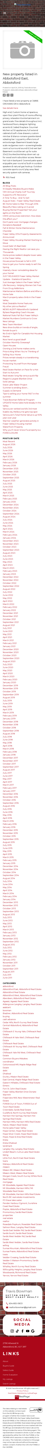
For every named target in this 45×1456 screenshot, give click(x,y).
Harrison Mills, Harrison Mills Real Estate (21, 1122)
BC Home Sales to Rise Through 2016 (20, 204)
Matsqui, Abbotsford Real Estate (18, 1164)
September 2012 (11, 941)
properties (8, 1215)
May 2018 (7, 743)
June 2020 (8, 667)
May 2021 (7, 634)
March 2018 (8, 749)
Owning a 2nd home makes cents (19, 349)
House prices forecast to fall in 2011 (19, 261)
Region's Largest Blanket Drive (17, 379)
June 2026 (8, 450)
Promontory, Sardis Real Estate (17, 1212)
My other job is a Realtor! (14, 306)
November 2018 (10, 725)
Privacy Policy (22, 1391)
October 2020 (9, 655)
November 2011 (10, 963)
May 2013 (7, 923)
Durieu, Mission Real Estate (16, 1077)
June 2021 (8, 631)
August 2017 (9, 770)
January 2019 (9, 719)
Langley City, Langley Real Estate (18, 1149)
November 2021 (10, 616)
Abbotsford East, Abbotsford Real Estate (22, 989)
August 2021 (9, 625)
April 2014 (7, 890)
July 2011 (7, 975)
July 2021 (7, 628)
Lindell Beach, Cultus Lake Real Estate (21, 1152)
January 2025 (9, 502)
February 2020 (10, 679)
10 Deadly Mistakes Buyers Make (18, 189)
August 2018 (9, 734)
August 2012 (9, 945)
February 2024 (10, 535)
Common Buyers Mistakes (15, 1059)
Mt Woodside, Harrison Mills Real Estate (21, 1194)
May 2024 (7, 526)
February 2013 (10, 932)
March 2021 (8, 640)
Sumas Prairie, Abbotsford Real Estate (21, 1251)
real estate (8, 1218)
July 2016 (7, 809)
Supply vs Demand (12, 391)
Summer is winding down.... (16, 388)
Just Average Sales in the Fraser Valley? (21, 282)
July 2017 (7, 773)
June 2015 (7, 848)
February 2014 (10, 896)
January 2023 (9, 574)
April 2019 (7, 709)
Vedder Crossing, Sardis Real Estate (19, 1257)
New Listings (9, 321)
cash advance (9, 1019)
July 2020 (7, 664)
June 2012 (8, 951)
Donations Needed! (12, 225)
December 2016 (10, 794)
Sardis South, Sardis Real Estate (18, 1233)
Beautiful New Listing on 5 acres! (18, 207)
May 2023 (7, 562)
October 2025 (9, 474)
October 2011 (9, 966)
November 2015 (10, 833)
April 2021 (7, 637)
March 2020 (8, 676)
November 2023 (10, 544)
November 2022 (10, 580)
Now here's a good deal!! (14, 339)
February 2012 (10, 957)
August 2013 (9, 914)
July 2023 (7, 556)
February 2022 (10, 607)
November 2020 (11, 652)
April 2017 (7, 782)
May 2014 (7, 887)
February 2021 (10, 643)
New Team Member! (12, 324)
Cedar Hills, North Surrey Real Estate (20, 1022)
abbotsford (8, 986)
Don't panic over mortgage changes (20, 222)
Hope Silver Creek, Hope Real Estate (20, 1134)
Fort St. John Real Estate (14, 1089)
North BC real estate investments (19, 1197)
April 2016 (7, 818)
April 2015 (7, 854)
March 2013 (8, 929)
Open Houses (9, 345)
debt (5, 1071)
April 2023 (8, 565)
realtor (6, 1221)
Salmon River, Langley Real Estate (19, 1227)
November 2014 (10, 869)
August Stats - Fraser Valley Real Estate (21, 201)
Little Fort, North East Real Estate (19, 1158)
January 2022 (9, 610)
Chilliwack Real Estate (13, 1043)
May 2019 (7, 707)
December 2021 (10, 613)
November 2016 (10, 797)
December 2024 (10, 505)
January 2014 (9, 899)
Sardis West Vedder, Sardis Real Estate (21, 1242)
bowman (7, 1010)
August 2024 (9, 517)
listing (5, 1155)
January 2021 (9, 646)
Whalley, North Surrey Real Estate (19, 1266)
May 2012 (7, 954)
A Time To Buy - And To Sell (16, 198)
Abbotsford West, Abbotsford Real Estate (22, 995)
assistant (7, 1007)
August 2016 (9, 806)
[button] (12, 1331)
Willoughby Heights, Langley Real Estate (22, 1269)
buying (6, 1016)
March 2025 (8, 496)
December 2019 (10, 685)
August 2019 (9, 697)
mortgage (7, 1182)
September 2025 (11, 478)
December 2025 (10, 468)
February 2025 (10, 499)
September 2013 (11, 911)
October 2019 (9, 691)
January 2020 (9, 682)
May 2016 (7, 815)
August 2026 (9, 444)
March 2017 (8, 785)
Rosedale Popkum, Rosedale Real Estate (22, 1224)
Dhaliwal (7, 1074)
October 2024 (9, 511)
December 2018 (10, 722)
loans (5, 1161)
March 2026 (8, 459)
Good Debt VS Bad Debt (14, 246)
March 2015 (8, 857)
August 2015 (9, 842)
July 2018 (7, 737)
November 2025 (10, 472)
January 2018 (9, 755)
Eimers (6, 1086)
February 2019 (10, 716)
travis (5, 1254)
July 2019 (7, 701)
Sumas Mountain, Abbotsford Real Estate (22, 1248)
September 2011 (10, 969)
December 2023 (10, 541)
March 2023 (8, 568)
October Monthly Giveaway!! (16, 342)
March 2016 (8, 821)
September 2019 (11, 695)
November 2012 (10, 939)
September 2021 (11, 622)
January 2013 (9, 935)
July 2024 (7, 520)
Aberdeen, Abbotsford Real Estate (19, 998)
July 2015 (7, 845)
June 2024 (8, 523)
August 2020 (9, 661)
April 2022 (8, 601)
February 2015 (10, 860)
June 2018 (8, 740)
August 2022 (9, 589)
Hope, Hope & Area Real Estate (17, 1137)
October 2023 (9, 547)
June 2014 (8, 884)
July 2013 (7, 917)
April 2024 (8, 529)
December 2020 (11, 649)
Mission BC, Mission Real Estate (17, 1170)
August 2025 (9, 480)
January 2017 (9, 791)
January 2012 (9, 960)
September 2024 (11, 514)
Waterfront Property (13, 427)
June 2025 (8, 487)
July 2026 (7, 447)
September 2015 (11, 839)
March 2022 (8, 604)
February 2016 (10, 824)
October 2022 (9, 583)
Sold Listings (9, 382)
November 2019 (10, 688)
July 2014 (7, 881)
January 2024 (9, 538)
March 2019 (8, 713)
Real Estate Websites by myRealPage (22, 1393)
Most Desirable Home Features (17, 303)
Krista (5, 1140)
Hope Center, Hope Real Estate (18, 1131)
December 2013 (10, 902)
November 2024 (10, 508)
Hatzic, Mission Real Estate (15, 1125)
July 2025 (7, 484)
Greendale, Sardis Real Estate (17, 1110)
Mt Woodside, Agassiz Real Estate (18, 1185)
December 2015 (10, 830)
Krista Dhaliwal (10, 1143)
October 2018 (9, 728)
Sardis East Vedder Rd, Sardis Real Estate (22, 1230)
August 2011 (8, 972)
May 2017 (7, 779)
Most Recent (9, 441)
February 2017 (10, 788)
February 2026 (10, 462)
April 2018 (7, 746)
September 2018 (11, 731)
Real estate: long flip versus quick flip (20, 376)
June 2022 (8, 595)
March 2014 (8, 893)
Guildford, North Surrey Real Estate (20, 1113)
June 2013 (8, 920)
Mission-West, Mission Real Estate (18, 1173)
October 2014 (9, 872)
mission (6, 1167)
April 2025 (7, 493)
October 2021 (9, 619)
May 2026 (7, 453)
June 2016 (7, 812)
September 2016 (11, 803)
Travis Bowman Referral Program (19, 400)
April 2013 (7, 926)
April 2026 (7, 456)
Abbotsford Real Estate (14, 992)
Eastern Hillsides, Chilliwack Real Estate (21, 1083)
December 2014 (10, 866)
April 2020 (8, 673)
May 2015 (7, 851)
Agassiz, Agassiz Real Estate (16, 1001)
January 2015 (9, 863)
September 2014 (11, 875)
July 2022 (7, 592)
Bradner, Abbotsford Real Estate (18, 1013)
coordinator (8, 1062)
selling (6, 1245)
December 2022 (10, 577)
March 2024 (8, 532)
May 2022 (7, 598)
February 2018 (10, 752)
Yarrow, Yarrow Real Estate (15, 1275)
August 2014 (9, 878)
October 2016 (9, 800)
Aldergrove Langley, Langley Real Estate (22, 1004)
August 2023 (9, 553)
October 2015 (9, 836)
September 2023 (11, 550)
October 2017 (9, 764)
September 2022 (11, 586)
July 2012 (7, 947)
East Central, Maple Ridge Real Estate (21, 1080)
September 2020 (11, 658)
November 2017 (10, 761)
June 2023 (8, 559)
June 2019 (8, 703)
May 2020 (7, 670)
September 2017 (11, 767)
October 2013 (9, 908)
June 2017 (8, 776)
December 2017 (10, 758)
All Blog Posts (9, 186)
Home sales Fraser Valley (14, 1128)
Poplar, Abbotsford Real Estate (17, 1209)
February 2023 (10, 571)
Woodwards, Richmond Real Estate (19, 1272)
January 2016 (9, 827)
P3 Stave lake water (12, 1200)
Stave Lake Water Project (15, 385)
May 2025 (7, 490)
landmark (7, 1146)
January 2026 (9, 465)
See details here (10, 108)
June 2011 (7, 978)
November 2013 (10, 905)
